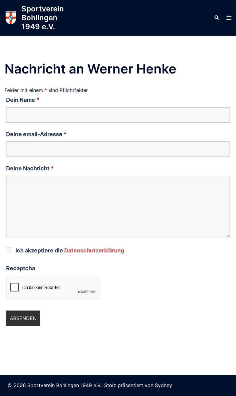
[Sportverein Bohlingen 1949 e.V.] (11, 18)
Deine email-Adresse (36, 134)
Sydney (163, 385)
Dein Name (22, 100)
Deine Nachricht (30, 168)
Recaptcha (20, 268)
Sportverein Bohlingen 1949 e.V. (43, 17)
